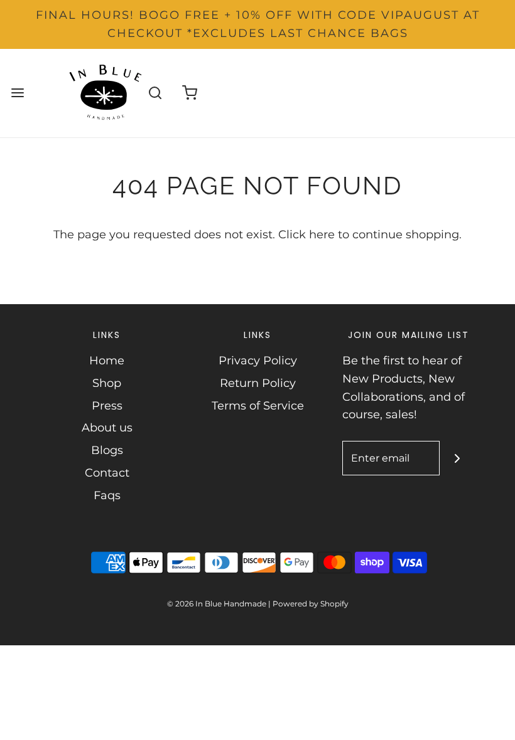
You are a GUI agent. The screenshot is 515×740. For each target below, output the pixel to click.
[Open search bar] (155, 93)
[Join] (457, 458)
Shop (106, 383)
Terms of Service (258, 406)
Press (107, 406)
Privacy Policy (258, 360)
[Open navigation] (17, 93)
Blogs (107, 450)
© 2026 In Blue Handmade (216, 603)
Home (106, 360)
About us (107, 428)
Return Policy (258, 383)
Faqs (107, 495)
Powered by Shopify (311, 603)
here (322, 234)
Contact (107, 473)
